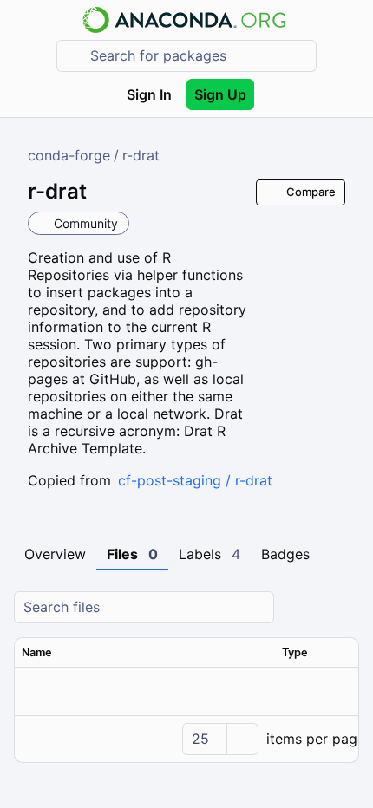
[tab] (55, 554)
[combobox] (199, 56)
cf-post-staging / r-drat (195, 480)
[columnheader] (145, 653)
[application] (186, 738)
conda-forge (69, 155)
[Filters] (343, 607)
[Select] (242, 739)
